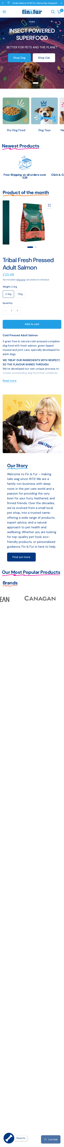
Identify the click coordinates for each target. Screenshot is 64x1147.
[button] (21, 557)
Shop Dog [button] (19, 58)
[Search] (53, 12)
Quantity (7, 303)
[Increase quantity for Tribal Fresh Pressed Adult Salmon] (17, 310)
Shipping (20, 279)
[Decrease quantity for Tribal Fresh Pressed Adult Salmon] (6, 310)
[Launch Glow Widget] (9, 1138)
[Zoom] (49, 205)
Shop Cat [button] (44, 58)
